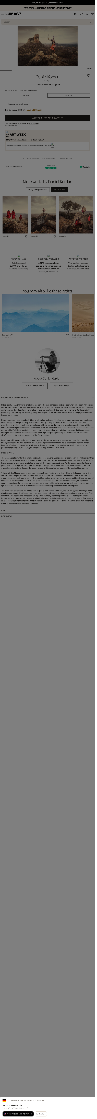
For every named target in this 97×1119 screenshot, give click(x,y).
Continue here (40, 1114)
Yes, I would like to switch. (19, 1114)
